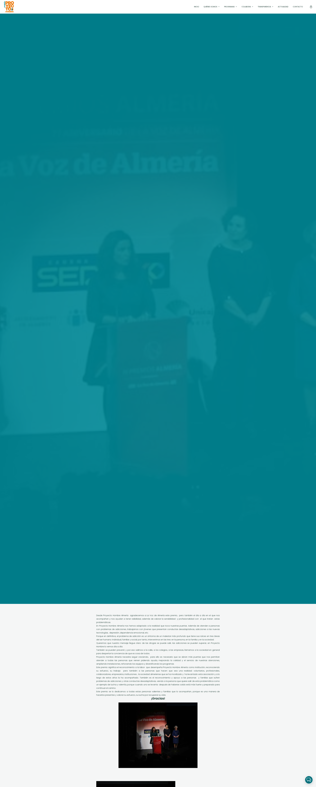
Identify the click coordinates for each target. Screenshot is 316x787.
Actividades (157, 323)
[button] (309, 780)
